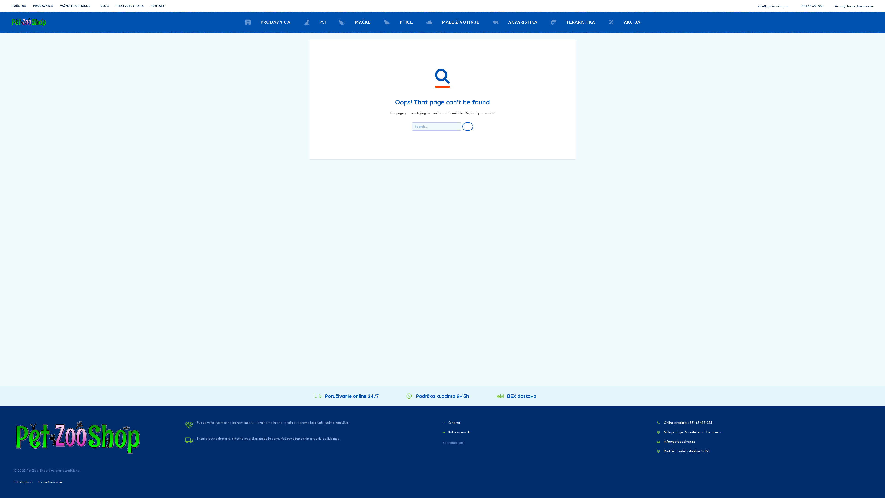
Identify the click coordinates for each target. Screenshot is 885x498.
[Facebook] (438, 6)
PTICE (406, 22)
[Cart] (871, 21)
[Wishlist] (861, 21)
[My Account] (850, 22)
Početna (19, 6)
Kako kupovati (23, 482)
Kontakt (158, 6)
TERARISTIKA (580, 22)
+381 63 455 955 (811, 6)
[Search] (839, 22)
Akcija (632, 22)
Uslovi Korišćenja (50, 482)
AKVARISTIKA (522, 22)
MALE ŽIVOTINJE (460, 22)
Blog (104, 6)
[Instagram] (446, 6)
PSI (322, 22)
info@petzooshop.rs (773, 6)
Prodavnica (43, 6)
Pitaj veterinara (130, 6)
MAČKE (363, 22)
